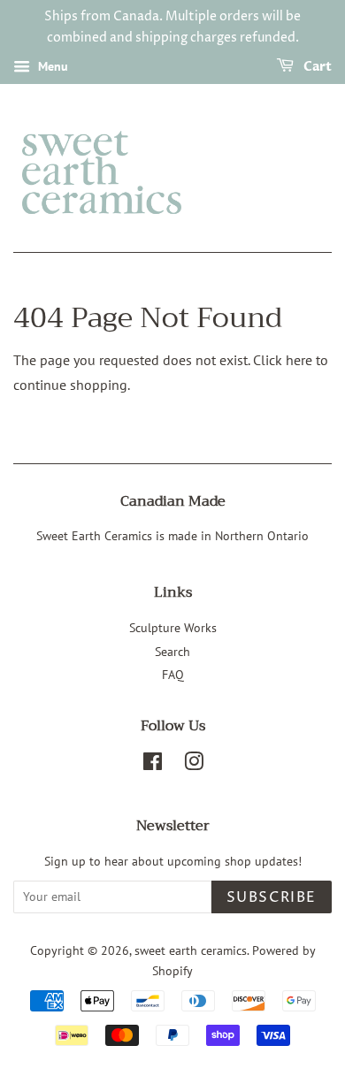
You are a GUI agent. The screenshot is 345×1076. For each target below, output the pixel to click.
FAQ (173, 675)
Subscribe (271, 897)
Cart (316, 66)
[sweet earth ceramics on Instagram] (193, 765)
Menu (51, 66)
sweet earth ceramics (190, 950)
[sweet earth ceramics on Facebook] (152, 765)
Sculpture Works (173, 628)
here (299, 360)
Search (172, 652)
